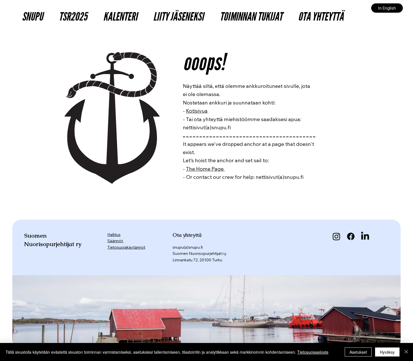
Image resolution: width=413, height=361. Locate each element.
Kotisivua (197, 110)
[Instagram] (336, 236)
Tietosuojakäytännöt (126, 247)
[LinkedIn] (365, 236)
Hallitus (114, 234)
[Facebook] (351, 236)
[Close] (406, 351)
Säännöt (115, 240)
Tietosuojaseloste (312, 352)
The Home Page (205, 168)
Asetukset (358, 352)
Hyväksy (387, 352)
